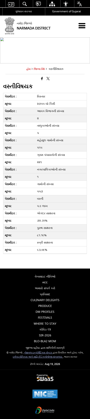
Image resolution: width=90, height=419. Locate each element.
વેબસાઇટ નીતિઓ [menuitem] (45, 276)
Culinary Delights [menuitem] (45, 300)
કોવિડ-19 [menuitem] (45, 329)
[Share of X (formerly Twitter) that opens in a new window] (48, 79)
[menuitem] (10, 4)
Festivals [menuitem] (45, 318)
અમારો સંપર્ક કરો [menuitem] (45, 288)
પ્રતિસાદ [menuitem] (45, 294)
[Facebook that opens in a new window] (42, 79)
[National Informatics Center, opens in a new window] (45, 394)
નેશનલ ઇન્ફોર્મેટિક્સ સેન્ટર (38, 353)
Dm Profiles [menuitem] (45, 312)
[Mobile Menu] (82, 25)
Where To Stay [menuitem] (45, 324)
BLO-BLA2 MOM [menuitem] (45, 341)
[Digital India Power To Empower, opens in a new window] (45, 411)
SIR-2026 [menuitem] (45, 335)
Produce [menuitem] (45, 306)
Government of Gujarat (66, 11)
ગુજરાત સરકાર (23, 11)
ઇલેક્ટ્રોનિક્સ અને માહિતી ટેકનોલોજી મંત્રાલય (38, 357)
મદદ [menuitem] (45, 282)
